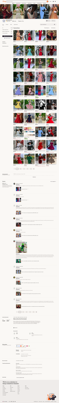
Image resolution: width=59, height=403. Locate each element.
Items (3, 24)
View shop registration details (20, 377)
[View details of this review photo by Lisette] (21, 247)
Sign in (50, 1)
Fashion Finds (29, 3)
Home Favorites (24, 3)
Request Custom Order (8, 36)
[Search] (47, 1)
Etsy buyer (17, 194)
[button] (48, 21)
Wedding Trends (39, 3)
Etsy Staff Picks (18, 3)
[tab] (7, 28)
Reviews (7, 24)
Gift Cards (44, 3)
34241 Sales (3, 41)
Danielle (17, 205)
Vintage (34, 3)
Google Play (11, 398)
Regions (55, 401)
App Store (5, 398)
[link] (14, 169)
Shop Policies (16, 24)
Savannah (17, 183)
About (11, 24)
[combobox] (26, 1)
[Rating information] (6, 21)
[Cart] (55, 1)
